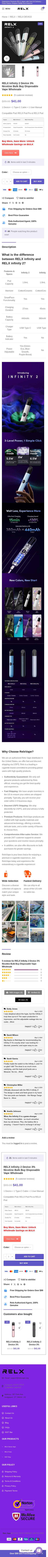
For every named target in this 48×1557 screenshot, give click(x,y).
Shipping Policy (11, 1472)
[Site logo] (23, 8)
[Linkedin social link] (19, 203)
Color (4, 172)
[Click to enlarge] (7, 58)
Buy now (38, 181)
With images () (16, 992)
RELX (12, 17)
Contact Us (9, 1413)
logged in (18, 1143)
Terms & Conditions (12, 1481)
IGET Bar (9, 1432)
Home (4, 17)
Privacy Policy (10, 1486)
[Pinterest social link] (16, 203)
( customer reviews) (23, 95)
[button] (19, 1328)
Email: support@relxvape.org (17, 1378)
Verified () (35, 992)
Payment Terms (11, 1491)
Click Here (9, 153)
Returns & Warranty (13, 1476)
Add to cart (21, 181)
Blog (7, 1423)
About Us (8, 1418)
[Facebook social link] (9, 203)
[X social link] (13, 203)
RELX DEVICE (25, 17)
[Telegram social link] (22, 203)
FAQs (7, 1427)
